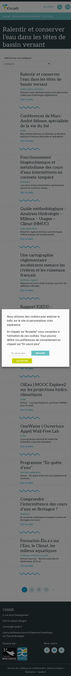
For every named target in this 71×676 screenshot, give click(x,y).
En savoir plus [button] (18, 353)
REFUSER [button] (40, 353)
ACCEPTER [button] (22, 361)
